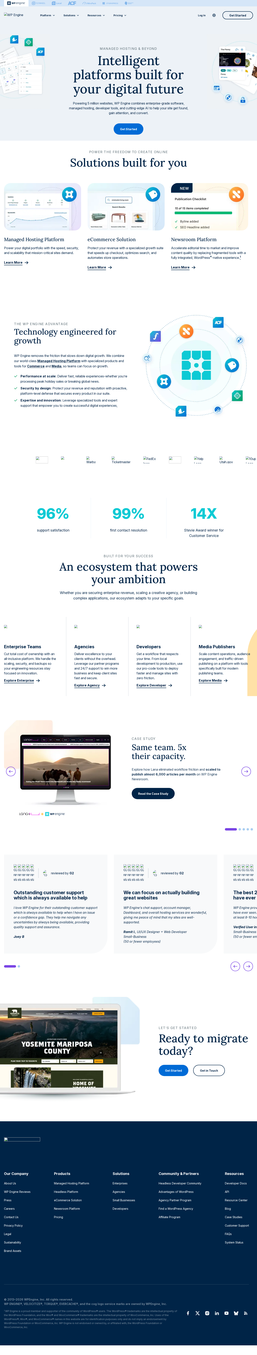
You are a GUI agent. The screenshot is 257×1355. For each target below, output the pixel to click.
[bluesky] (236, 1313)
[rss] (246, 1313)
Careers (9, 1208)
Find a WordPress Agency (176, 1208)
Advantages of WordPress (176, 1191)
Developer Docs (236, 1183)
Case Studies (233, 1217)
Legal (7, 1234)
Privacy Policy (13, 1225)
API (227, 1191)
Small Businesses (124, 1200)
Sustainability (12, 1242)
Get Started (237, 15)
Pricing (118, 15)
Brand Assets (12, 1251)
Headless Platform (66, 1191)
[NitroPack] (89, 3)
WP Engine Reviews (17, 1191)
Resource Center (236, 1200)
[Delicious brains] (129, 3)
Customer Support (237, 1225)
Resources (94, 15)
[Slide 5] (252, 829)
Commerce (36, 366)
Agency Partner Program (175, 1200)
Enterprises (120, 1183)
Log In (202, 15)
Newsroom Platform (67, 1208)
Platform (45, 15)
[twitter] (197, 1313)
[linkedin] (217, 1313)
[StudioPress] (110, 3)
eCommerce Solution (68, 1200)
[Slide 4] (248, 829)
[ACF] (72, 3)
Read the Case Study (153, 793)
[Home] (126, 1147)
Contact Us (11, 1217)
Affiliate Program (169, 1217)
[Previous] (11, 771)
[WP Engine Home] (19, 15)
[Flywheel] (39, 3)
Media (56, 366)
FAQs (228, 1234)
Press (7, 1200)
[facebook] (188, 1313)
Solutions (69, 15)
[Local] (57, 3)
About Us (10, 1183)
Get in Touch (209, 1070)
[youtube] (226, 1313)
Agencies (119, 1191)
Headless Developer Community (180, 1183)
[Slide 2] (240, 829)
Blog (228, 1208)
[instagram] (207, 1313)
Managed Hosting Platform (58, 361)
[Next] (246, 771)
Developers (120, 1208)
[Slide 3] (244, 829)
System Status (234, 1242)
